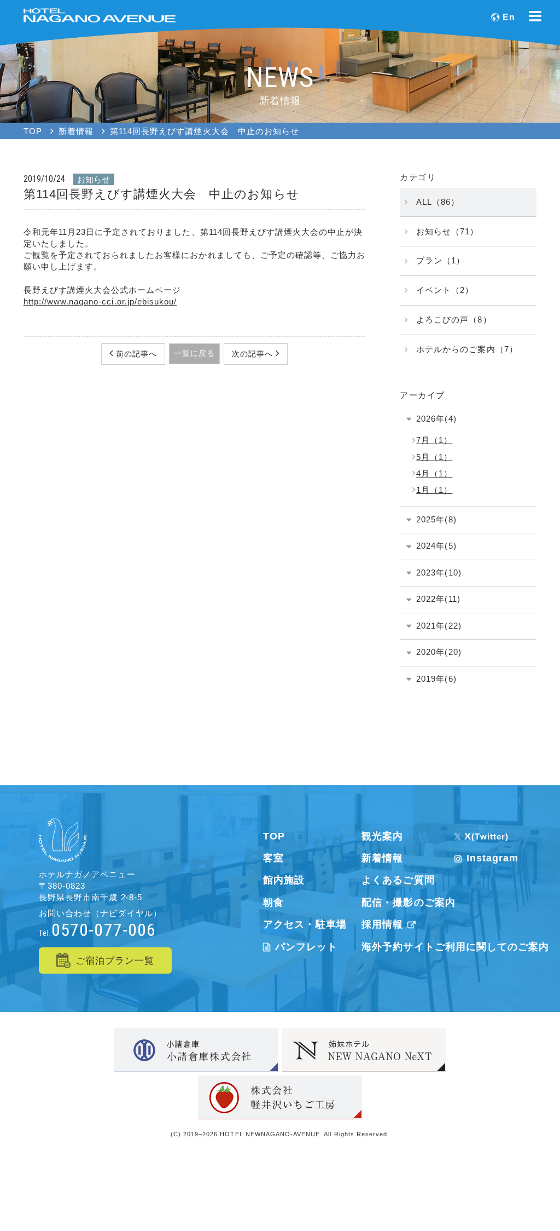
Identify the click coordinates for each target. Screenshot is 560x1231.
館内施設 (284, 880)
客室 (273, 858)
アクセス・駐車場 (304, 924)
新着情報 (382, 858)
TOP (274, 836)
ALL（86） (437, 201)
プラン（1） (440, 260)
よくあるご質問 (397, 880)
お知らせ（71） (447, 231)
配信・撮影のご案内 (408, 902)
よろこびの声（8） (453, 319)
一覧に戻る (194, 353)
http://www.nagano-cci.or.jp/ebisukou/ (100, 301)
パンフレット (306, 946)
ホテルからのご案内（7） (466, 349)
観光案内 (382, 836)
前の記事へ (135, 353)
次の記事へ (254, 353)
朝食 (273, 902)
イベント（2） (445, 290)
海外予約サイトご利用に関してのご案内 (455, 946)
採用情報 (382, 924)
